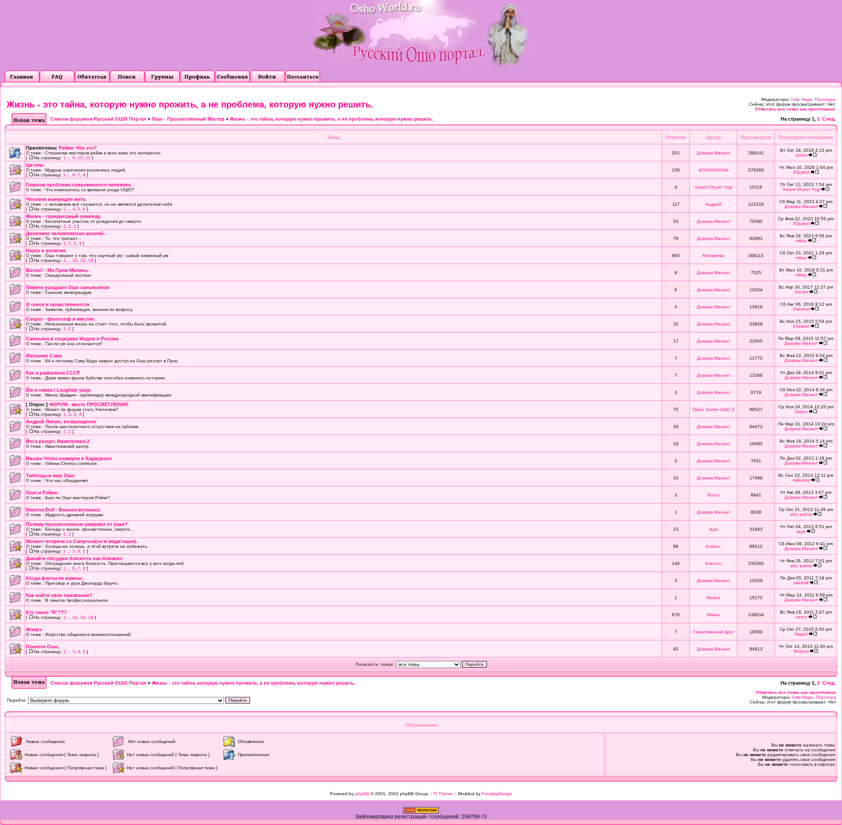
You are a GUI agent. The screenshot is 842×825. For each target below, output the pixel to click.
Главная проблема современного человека (78, 184)
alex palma (801, 514)
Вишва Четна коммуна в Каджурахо (69, 458)
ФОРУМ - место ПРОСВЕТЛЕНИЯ (88, 404)
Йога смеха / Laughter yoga (58, 390)
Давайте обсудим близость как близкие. (74, 558)
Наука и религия (45, 250)
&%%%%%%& (713, 170)
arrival (801, 155)
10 (80, 157)
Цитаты (34, 165)
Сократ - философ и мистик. (60, 318)
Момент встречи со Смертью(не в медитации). (82, 541)
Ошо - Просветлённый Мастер (188, 118)
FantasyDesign (497, 793)
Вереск (801, 651)
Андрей (713, 204)
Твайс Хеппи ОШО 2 (713, 409)
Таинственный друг (713, 631)
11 (88, 157)
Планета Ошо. (42, 646)
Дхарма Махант (713, 152)
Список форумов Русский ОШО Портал (98, 118)
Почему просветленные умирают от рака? (77, 524)
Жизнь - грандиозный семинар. (64, 216)
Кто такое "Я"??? (46, 612)
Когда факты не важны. (54, 578)
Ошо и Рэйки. (42, 492)
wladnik (801, 582)
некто (801, 616)
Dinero (801, 411)
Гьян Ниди (801, 99)
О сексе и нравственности (57, 304)
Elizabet (801, 172)
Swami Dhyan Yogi (713, 187)
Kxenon (713, 563)
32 (75, 260)
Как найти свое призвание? (59, 595)
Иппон (713, 614)
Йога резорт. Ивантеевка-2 (57, 441)
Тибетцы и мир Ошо (50, 475)
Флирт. (34, 629)
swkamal (801, 480)
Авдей (801, 634)
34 (90, 260)
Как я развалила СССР (53, 372)
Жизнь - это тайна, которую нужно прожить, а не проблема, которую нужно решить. (190, 104)
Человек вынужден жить (56, 199)
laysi (713, 529)
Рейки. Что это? (78, 147)
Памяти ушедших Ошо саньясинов (67, 287)
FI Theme (443, 793)
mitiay (801, 240)
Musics (713, 597)
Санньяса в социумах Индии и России (72, 338)
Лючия (801, 291)
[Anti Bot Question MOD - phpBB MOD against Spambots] (421, 812)
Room (713, 495)
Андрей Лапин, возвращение (61, 421)
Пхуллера (825, 99)
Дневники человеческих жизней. (65, 233)
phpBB (362, 793)
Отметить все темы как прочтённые (795, 109)
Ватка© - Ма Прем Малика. (57, 270)
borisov (713, 546)
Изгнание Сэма (44, 355)
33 (83, 260)
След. (829, 118)
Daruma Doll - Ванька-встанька (63, 509)
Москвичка (713, 255)
